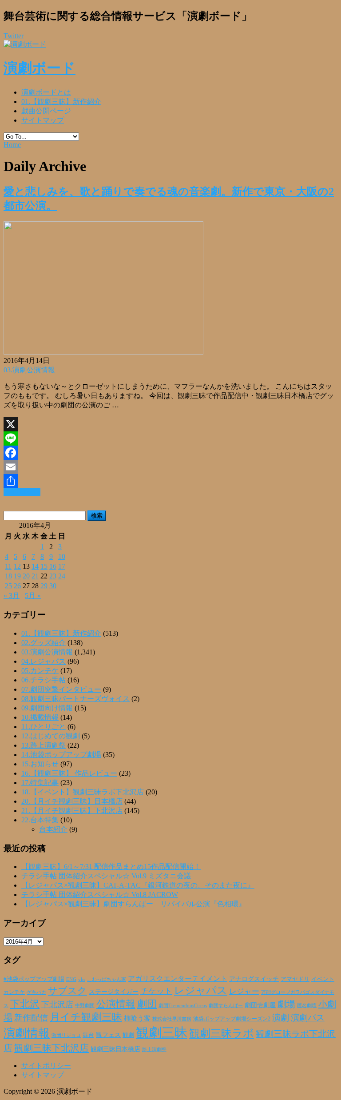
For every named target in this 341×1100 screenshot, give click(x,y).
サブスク (67, 991)
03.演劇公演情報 (29, 370)
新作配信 (31, 1017)
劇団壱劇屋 (260, 1005)
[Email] (170, 467)
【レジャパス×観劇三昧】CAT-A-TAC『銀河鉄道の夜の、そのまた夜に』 (137, 885)
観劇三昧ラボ (221, 1033)
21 (35, 576)
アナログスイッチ (254, 979)
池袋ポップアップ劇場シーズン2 (231, 1019)
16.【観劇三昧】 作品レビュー (69, 773)
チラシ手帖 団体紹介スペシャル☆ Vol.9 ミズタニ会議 (106, 876)
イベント (322, 979)
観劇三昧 (161, 1032)
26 (17, 586)
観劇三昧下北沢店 (51, 1048)
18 (8, 576)
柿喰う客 (137, 1018)
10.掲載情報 (40, 717)
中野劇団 (85, 1005)
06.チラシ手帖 (43, 680)
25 (8, 586)
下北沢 (25, 1004)
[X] (170, 424)
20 (26, 576)
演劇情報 (27, 1033)
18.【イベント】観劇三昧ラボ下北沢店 (82, 792)
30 (52, 586)
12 (17, 566)
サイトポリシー (46, 1065)
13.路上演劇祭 (43, 745)
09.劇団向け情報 (47, 708)
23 (52, 576)
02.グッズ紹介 (43, 642)
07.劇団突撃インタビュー (61, 689)
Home (12, 144)
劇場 (286, 1004)
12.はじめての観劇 (50, 736)
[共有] (170, 481)
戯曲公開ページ (46, 111)
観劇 (128, 1035)
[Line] (170, 438)
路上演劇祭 (154, 1049)
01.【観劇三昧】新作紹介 (61, 101)
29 (44, 586)
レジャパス (200, 990)
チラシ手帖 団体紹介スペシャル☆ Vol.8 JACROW (99, 894)
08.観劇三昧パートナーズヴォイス (75, 698)
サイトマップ (42, 120)
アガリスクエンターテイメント (177, 978)
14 (35, 566)
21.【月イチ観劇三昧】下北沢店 (72, 810)
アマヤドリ (295, 979)
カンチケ (14, 992)
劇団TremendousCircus (183, 1005)
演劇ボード (39, 68)
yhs (81, 979)
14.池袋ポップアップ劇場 (61, 754)
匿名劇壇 (307, 1005)
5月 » (33, 595)
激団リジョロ (66, 1035)
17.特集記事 (40, 782)
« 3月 (12, 595)
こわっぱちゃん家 (106, 979)
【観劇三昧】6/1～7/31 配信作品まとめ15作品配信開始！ (111, 866)
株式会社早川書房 (171, 1018)
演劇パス (308, 1017)
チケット (156, 991)
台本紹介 (53, 829)
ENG (71, 979)
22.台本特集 (40, 820)
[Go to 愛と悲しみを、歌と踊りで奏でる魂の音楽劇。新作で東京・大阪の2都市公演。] (103, 352)
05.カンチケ (40, 670)
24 (61, 576)
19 (17, 576)
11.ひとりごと (43, 726)
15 (44, 566)
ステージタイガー (114, 991)
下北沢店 (57, 1004)
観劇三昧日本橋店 (115, 1049)
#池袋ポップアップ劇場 (34, 979)
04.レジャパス (43, 661)
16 (52, 566)
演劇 (280, 1017)
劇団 (147, 1004)
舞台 (88, 1035)
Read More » (22, 492)
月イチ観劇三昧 (86, 1017)
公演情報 (115, 1004)
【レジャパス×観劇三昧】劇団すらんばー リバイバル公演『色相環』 (133, 904)
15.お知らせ (40, 764)
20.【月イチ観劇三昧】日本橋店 (72, 801)
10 (61, 556)
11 (8, 566)
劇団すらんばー (226, 1005)
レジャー (244, 991)
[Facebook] (170, 453)
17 (61, 566)
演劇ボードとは (46, 92)
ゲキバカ (36, 992)
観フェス (108, 1034)
